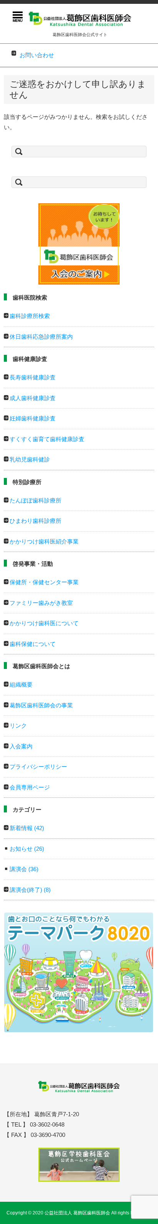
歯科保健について (33, 644)
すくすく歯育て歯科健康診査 (47, 439)
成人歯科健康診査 (33, 398)
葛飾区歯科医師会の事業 (41, 705)
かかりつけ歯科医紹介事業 (44, 541)
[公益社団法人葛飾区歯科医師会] (80, 18)
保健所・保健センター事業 (44, 582)
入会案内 (21, 746)
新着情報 (27, 828)
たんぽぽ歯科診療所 (35, 500)
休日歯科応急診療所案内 (41, 336)
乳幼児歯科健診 (30, 459)
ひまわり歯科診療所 (35, 520)
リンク (18, 725)
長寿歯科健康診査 (33, 377)
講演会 (24, 869)
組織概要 (21, 684)
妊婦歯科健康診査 (33, 418)
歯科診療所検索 (30, 316)
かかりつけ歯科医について (44, 623)
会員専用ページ (30, 787)
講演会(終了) (30, 889)
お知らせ (27, 848)
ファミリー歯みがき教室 (41, 603)
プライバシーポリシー (38, 766)
